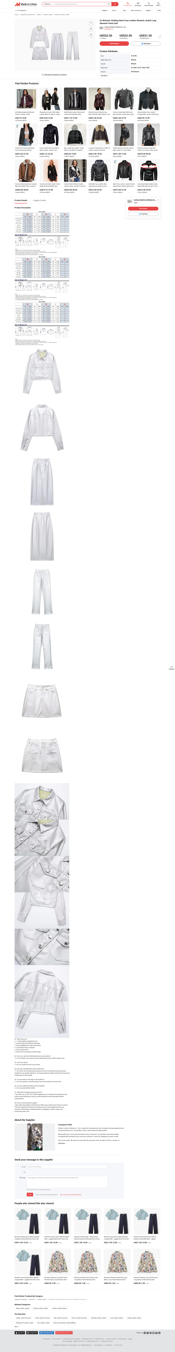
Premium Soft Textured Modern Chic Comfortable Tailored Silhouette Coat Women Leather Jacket (25, 149)
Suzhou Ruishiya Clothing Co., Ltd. (115, 27)
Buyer (114, 10)
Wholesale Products (87, 1339)
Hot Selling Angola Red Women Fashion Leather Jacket (24, 113)
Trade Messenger (46, 1333)
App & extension (136, 10)
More (16, 1326)
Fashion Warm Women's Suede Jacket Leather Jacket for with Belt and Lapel (75, 185)
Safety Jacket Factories (23, 1318)
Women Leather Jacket (62, 15)
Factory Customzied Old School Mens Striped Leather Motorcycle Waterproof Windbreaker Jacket (123, 113)
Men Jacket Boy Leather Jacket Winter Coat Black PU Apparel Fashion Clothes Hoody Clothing (74, 149)
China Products (56, 1339)
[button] (109, 4)
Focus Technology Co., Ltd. (73, 1345)
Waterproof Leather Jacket (24, 1323)
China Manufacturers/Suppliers (71, 1339)
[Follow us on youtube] (153, 1333)
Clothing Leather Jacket (98, 1318)
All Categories (21, 10)
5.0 (135, 203)
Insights (130, 1339)
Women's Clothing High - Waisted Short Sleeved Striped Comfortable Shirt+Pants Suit (87, 1239)
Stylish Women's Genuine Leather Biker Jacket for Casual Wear (123, 149)
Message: (23, 1178)
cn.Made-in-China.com (106, 1341)
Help (124, 10)
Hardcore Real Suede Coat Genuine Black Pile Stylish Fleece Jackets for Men (26, 185)
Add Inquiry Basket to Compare (55, 74)
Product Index (122, 1339)
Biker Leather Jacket (22, 1308)
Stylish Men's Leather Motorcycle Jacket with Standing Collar (74, 113)
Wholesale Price (99, 1339)
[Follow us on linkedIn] (159, 1333)
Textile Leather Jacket (134, 1318)
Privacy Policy (118, 1345)
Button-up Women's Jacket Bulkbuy (65, 1323)
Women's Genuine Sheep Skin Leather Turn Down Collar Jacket (147, 149)
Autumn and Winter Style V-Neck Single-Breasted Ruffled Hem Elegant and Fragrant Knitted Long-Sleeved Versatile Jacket (51, 185)
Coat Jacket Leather (116, 1318)
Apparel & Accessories (27, 15)
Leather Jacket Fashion (59, 1308)
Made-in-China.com (79, 1341)
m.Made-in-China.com (92, 1341)
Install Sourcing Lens (65, 1333)
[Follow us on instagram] (150, 1333)
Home (16, 15)
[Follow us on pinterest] (156, 1333)
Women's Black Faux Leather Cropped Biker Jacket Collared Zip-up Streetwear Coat (148, 113)
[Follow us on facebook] (145, 1333)
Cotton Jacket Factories (79, 1318)
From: (24, 1167)
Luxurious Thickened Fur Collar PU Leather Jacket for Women (99, 149)
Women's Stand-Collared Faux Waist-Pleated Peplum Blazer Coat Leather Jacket (99, 113)
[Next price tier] (160, 36)
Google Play (32, 1333)
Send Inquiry (114, 43)
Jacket (39, 15)
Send (29, 1194)
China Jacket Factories (42, 1318)
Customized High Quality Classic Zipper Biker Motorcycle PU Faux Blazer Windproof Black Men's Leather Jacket (147, 185)
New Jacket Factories (60, 1318)
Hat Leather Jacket (43, 1323)
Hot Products (46, 1339)
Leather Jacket (48, 15)
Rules (159, 10)
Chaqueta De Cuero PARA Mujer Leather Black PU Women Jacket (50, 113)
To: (25, 1172)
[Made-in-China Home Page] (26, 4)
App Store (20, 1333)
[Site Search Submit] (114, 4)
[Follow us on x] (148, 1333)
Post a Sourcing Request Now (70, 1195)
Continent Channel (111, 1339)
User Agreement (98, 1345)
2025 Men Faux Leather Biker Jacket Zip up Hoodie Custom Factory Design (98, 185)
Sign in (158, 5)
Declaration (109, 1345)
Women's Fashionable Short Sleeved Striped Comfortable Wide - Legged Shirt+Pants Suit (145, 1239)
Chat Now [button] (147, 44)
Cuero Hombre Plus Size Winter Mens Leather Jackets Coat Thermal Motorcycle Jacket (49, 149)
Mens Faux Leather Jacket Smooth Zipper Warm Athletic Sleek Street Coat (124, 185)
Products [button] (47, 4)
